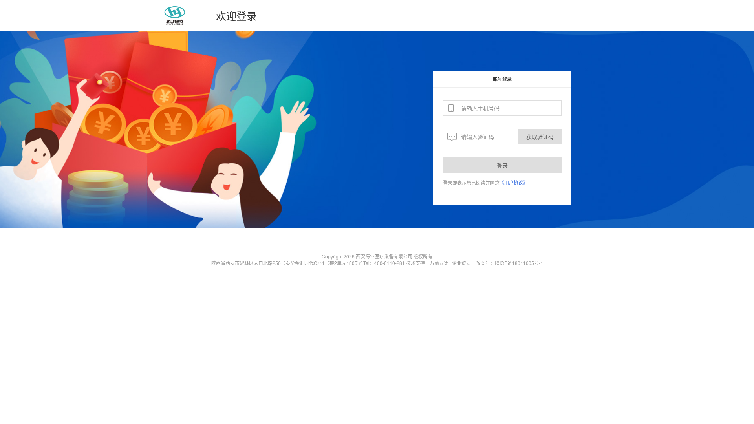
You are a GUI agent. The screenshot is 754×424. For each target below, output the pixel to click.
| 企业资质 (460, 263)
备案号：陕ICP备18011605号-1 (509, 263)
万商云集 (439, 263)
